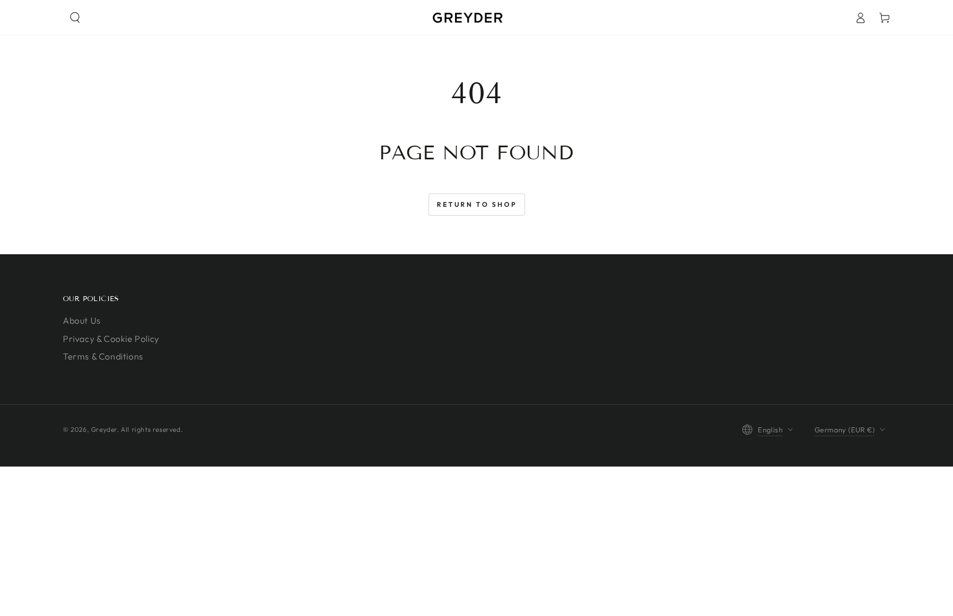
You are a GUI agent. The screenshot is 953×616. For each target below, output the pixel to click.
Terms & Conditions (103, 356)
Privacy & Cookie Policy (111, 338)
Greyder (104, 429)
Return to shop (477, 204)
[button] (75, 18)
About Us (82, 320)
